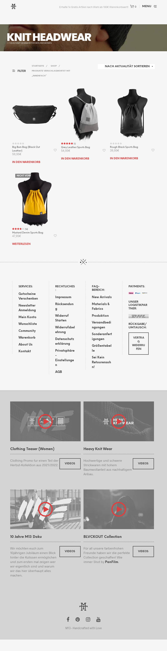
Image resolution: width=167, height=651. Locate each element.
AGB (58, 372)
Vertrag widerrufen (138, 343)
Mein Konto (27, 317)
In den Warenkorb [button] (26, 162)
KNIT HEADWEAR (49, 37)
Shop (54, 66)
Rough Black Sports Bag (124, 147)
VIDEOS (70, 463)
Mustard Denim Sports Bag (27, 232)
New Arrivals (102, 297)
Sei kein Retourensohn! (101, 362)
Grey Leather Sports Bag (75, 147)
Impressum (63, 297)
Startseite (38, 66)
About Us (25, 344)
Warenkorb (27, 337)
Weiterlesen (21, 244)
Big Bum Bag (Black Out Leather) (26, 149)
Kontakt (25, 351)
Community (27, 331)
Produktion (100, 316)
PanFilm (111, 562)
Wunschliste (28, 324)
